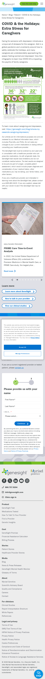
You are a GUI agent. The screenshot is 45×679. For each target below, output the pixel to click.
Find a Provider (8, 518)
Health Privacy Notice (11, 639)
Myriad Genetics (8, 581)
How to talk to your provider (17, 298)
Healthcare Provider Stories (13, 552)
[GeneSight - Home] (8, 3)
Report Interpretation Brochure (15, 608)
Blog (4, 561)
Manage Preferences (23, 353)
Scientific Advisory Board (12, 585)
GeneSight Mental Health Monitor (16, 569)
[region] (22, 339)
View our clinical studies (16, 305)
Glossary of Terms (9, 572)
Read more (8, 271)
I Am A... (7, 412)
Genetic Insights (8, 522)
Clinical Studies (8, 605)
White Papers (7, 612)
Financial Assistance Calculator (15, 536)
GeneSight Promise (10, 533)
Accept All (22, 347)
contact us (19, 367)
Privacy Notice (8, 636)
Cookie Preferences (10, 643)
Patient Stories (8, 549)
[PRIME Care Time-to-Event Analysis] (22, 219)
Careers (5, 592)
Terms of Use (7, 625)
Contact (5, 596)
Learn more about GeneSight (18, 291)
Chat (38, 675)
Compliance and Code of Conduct (16, 646)
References (6, 616)
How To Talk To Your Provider (14, 515)
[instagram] (27, 481)
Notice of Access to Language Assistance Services (22, 657)
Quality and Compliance (12, 589)
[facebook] (4, 481)
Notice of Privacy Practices (19, 451)
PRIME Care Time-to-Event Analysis (18, 250)
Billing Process (8, 540)
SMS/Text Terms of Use (12, 628)
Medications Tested (10, 511)
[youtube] (21, 481)
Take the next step (29, 4)
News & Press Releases (11, 565)
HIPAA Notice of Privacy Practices (15, 632)
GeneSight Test (8, 508)
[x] (10, 481)
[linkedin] (15, 481)
